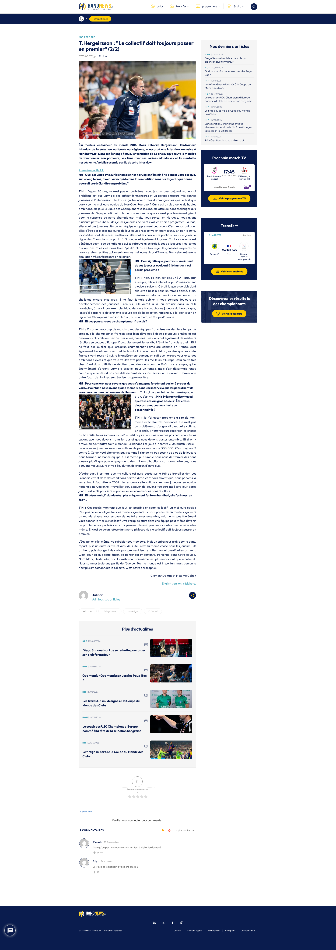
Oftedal (153, 611)
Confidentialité (248, 931)
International (100, 18)
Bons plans (230, 931)
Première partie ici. (91, 170)
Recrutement (214, 931)
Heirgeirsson (110, 611)
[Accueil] (81, 19)
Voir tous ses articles (106, 599)
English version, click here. (179, 583)
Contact (177, 931)
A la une (87, 611)
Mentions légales (194, 931)
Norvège (133, 611)
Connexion (86, 811)
